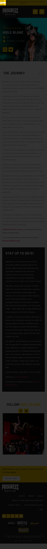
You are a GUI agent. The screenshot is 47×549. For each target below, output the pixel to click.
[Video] (5, 2)
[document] (23, 274)
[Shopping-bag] (1, 2)
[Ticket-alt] (3, 2)
